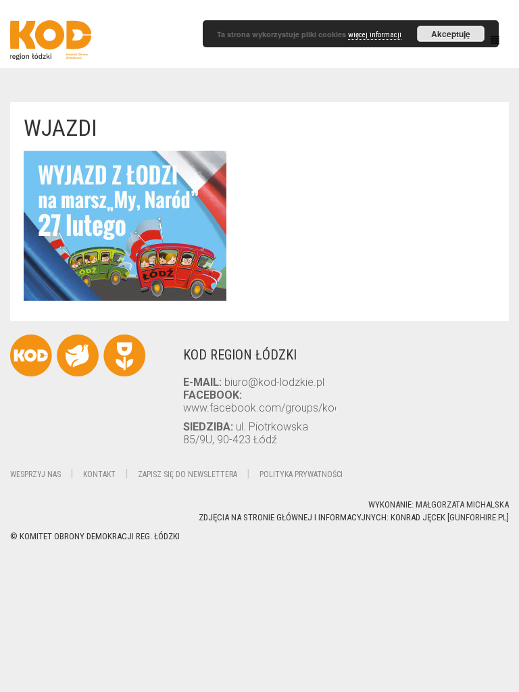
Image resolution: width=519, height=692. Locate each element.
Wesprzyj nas (35, 474)
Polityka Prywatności (301, 474)
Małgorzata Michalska (462, 504)
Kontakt (99, 474)
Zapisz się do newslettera (187, 474)
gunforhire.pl (478, 517)
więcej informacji (374, 34)
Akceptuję (450, 34)
